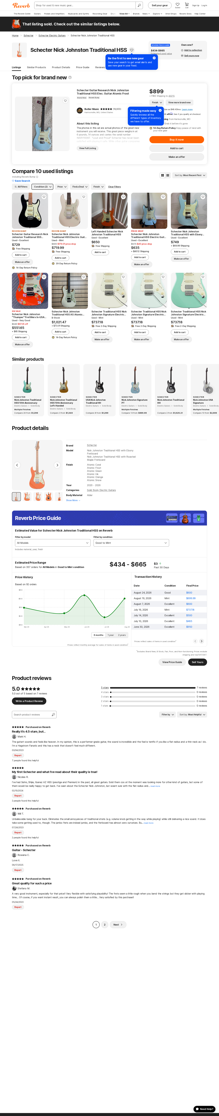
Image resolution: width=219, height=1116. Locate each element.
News (145, 13)
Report (17, 755)
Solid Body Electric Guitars (101, 490)
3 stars (105, 696)
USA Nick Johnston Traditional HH (96, 401)
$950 (189, 626)
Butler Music (91, 109)
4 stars (105, 692)
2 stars (105, 701)
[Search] (139, 5)
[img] (106, 109)
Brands (136, 13)
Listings (16, 67)
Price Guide (82, 67)
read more (155, 786)
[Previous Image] (17, 465)
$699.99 (191, 598)
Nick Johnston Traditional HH (170, 401)
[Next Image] (57, 465)
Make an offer (177, 156)
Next (116, 924)
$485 (189, 621)
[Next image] (65, 123)
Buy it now (177, 139)
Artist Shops (171, 13)
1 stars (104, 705)
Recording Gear (100, 13)
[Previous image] (19, 123)
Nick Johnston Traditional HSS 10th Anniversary (27, 401)
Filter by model (23, 537)
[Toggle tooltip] (70, 77)
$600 (189, 592)
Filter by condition (103, 537)
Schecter (92, 445)
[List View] (167, 175)
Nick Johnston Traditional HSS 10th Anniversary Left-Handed (63, 403)
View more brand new (179, 102)
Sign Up (195, 5)
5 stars (105, 687)
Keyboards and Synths (78, 13)
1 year (111, 635)
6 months (98, 635)
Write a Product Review (29, 701)
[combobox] (49, 542)
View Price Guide (172, 662)
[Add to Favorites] (132, 50)
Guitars (37, 13)
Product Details (61, 67)
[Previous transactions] (195, 641)
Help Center (200, 13)
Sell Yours (197, 662)
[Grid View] (162, 175)
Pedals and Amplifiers (54, 13)
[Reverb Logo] (21, 5)
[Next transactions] (201, 641)
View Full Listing (87, 148)
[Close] (160, 110)
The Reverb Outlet (22, 13)
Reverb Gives (186, 13)
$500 (189, 615)
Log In (204, 5)
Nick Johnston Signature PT (134, 401)
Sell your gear (160, 5)
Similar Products (36, 67)
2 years (122, 635)
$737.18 (190, 609)
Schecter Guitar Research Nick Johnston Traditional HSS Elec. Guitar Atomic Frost (103, 92)
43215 (171, 96)
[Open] (87, 543)
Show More (72, 500)
